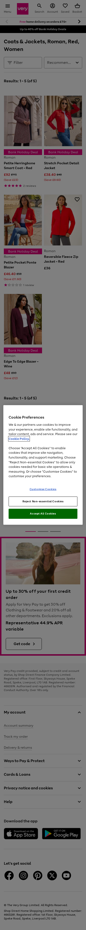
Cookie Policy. (19, 439)
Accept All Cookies (43, 513)
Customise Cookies (43, 489)
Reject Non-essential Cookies (43, 501)
